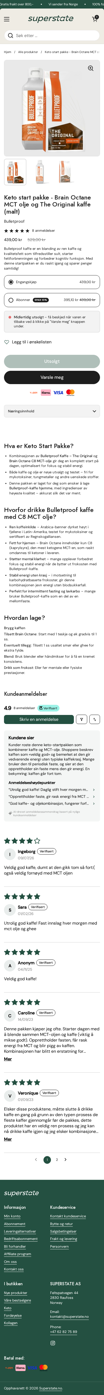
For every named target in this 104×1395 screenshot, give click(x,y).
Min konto (12, 1216)
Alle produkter (28, 52)
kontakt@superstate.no (69, 1316)
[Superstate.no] (50, 19)
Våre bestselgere (17, 1300)
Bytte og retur (61, 1224)
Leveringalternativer (20, 1231)
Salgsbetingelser (63, 1231)
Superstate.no (50, 1388)
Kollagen (11, 1323)
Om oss (10, 1261)
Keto (7, 1308)
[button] (94, 19)
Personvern (59, 1246)
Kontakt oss (14, 1269)
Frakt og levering (63, 1239)
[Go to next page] (67, 1160)
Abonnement (14, 1224)
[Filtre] (81, 719)
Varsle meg (52, 377)
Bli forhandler (15, 1246)
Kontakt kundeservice (68, 1216)
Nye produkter (15, 1293)
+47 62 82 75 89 (63, 1331)
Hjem (7, 52)
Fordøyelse (13, 1315)
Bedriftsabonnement (21, 1239)
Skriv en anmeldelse (38, 719)
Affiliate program (17, 1254)
